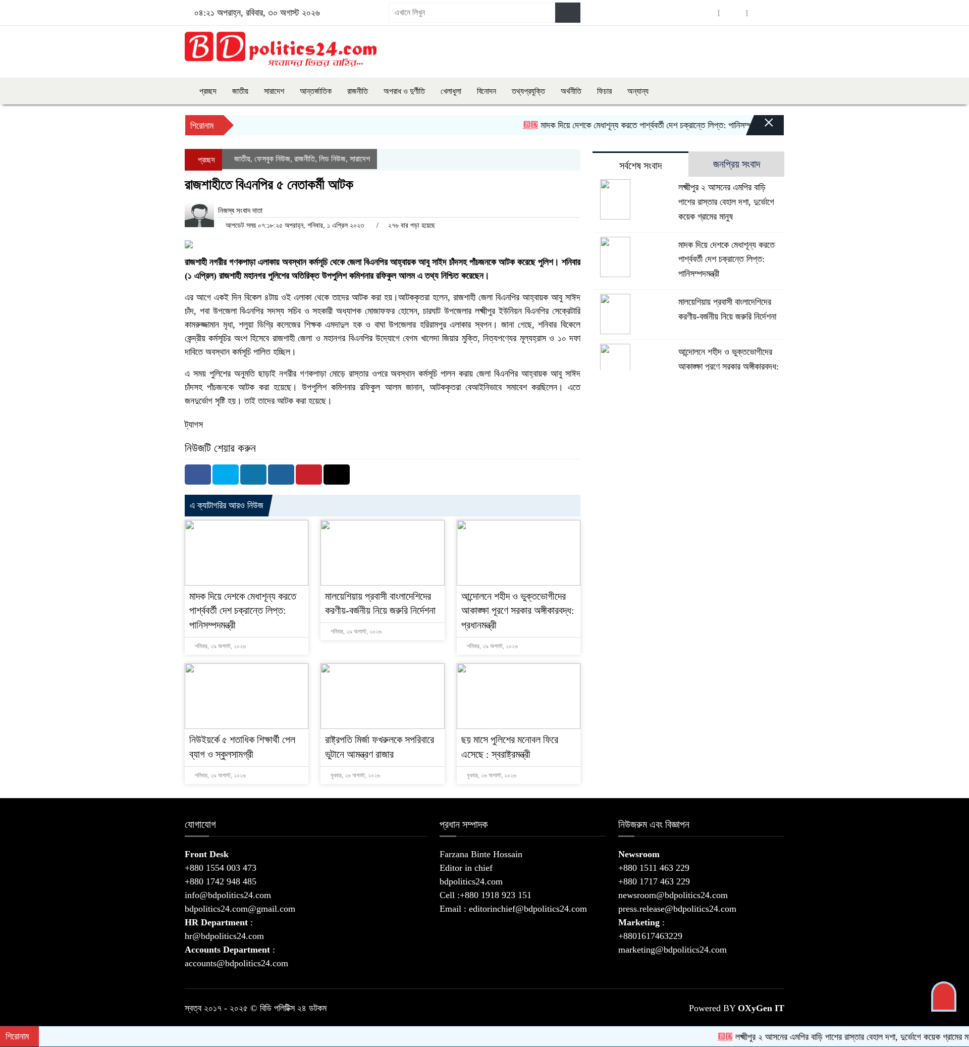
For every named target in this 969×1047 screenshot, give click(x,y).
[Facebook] (198, 474)
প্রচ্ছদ (207, 91)
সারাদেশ (274, 91)
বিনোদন (486, 91)
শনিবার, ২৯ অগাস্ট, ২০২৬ (219, 646)
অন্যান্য (638, 91)
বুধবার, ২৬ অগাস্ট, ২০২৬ (354, 775)
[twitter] (733, 13)
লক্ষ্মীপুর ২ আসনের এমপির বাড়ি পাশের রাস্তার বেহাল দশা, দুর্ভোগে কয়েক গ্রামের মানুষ (726, 202)
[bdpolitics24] (280, 49)
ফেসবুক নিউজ (272, 158)
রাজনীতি (357, 91)
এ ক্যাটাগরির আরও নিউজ (226, 505)
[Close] (760, 127)
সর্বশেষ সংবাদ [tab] (640, 165)
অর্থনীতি (571, 91)
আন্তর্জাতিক (316, 91)
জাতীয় (240, 91)
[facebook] (704, 13)
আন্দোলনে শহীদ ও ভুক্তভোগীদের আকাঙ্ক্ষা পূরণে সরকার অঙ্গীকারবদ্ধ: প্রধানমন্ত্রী (517, 611)
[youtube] (761, 13)
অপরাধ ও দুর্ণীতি (404, 91)
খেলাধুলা (451, 91)
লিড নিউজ (332, 158)
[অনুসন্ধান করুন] (567, 13)
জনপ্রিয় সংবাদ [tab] (736, 164)
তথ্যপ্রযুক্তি (528, 91)
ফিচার (604, 91)
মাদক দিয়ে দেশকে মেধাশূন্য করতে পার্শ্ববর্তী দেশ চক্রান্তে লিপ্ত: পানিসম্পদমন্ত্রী (631, 125)
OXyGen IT (761, 1008)
